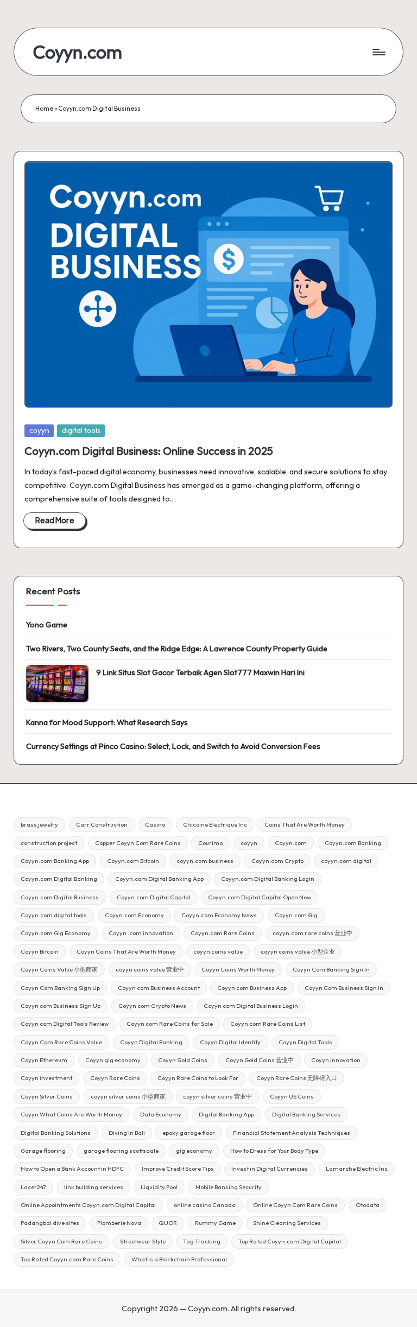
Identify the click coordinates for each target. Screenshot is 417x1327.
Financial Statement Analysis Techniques (291, 1132)
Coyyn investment (46, 1078)
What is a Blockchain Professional (179, 1259)
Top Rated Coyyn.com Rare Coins (67, 1259)
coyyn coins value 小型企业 (298, 951)
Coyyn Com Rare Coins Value (61, 1042)
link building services (93, 1187)
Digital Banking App (226, 1114)
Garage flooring (43, 1150)
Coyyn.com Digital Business (60, 897)
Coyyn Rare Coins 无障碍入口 (296, 1078)
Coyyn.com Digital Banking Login (267, 878)
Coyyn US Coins (292, 1096)
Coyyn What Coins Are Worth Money (71, 1114)
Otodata (368, 1205)
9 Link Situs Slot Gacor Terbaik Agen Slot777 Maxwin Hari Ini (200, 672)
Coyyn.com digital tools (54, 915)
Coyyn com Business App (252, 988)
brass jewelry (39, 824)
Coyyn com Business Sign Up (60, 1005)
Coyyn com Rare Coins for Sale (170, 1023)
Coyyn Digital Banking (151, 1042)
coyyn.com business (204, 861)
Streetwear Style (143, 1241)
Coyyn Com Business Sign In (344, 988)
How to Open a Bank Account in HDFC (72, 1168)
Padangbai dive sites (50, 1223)
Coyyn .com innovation (141, 933)
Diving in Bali (127, 1132)
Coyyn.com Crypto (277, 861)
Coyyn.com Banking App (55, 861)
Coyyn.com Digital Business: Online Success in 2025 (148, 451)
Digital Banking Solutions (56, 1132)
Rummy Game (215, 1223)
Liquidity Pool (159, 1187)
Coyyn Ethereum (44, 1060)
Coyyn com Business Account (159, 988)
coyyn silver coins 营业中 (217, 1096)
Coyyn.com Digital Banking (59, 878)
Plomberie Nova (119, 1223)
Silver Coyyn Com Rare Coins (61, 1241)
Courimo (210, 843)
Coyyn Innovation (336, 1060)
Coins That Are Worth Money (304, 824)
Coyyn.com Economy (134, 915)
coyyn (39, 430)
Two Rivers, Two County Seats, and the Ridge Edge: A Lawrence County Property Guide (176, 648)
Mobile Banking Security (228, 1187)
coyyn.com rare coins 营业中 (312, 933)
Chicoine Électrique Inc (215, 824)
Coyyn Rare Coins (115, 1078)
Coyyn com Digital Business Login (251, 1005)
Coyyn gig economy (113, 1060)
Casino (155, 824)
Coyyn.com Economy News (219, 915)
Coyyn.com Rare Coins (223, 933)
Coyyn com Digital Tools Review (65, 1023)
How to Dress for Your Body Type (274, 1150)
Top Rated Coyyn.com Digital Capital (289, 1241)
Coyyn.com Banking (353, 843)
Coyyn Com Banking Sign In (331, 969)
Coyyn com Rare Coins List (267, 1023)
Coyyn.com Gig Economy (56, 933)
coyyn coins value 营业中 (150, 969)
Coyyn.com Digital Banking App (159, 878)
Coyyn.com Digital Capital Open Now (259, 897)
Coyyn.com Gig (296, 915)
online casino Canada (205, 1205)
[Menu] (378, 52)
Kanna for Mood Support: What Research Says (107, 722)
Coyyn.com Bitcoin (133, 861)
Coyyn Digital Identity (230, 1042)
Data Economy (160, 1114)
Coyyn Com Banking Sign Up (60, 988)
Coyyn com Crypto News (152, 1005)
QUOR (168, 1223)
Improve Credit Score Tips (178, 1168)
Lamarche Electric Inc (357, 1168)
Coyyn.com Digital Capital (154, 897)
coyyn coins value (218, 951)
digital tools (81, 430)
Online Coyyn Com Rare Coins (295, 1205)
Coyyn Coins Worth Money (238, 969)
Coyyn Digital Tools (305, 1042)
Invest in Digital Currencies (269, 1168)
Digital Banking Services (306, 1114)
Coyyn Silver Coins (47, 1096)
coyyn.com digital (346, 861)
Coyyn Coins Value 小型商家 (59, 969)
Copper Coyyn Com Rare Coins (138, 843)
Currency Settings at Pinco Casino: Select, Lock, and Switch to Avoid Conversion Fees (173, 746)
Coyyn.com (77, 52)
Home (44, 108)
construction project (49, 843)
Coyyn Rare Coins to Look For (197, 1078)
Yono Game (46, 625)
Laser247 (33, 1187)
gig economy (194, 1150)
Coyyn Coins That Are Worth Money (126, 951)
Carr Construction (102, 824)
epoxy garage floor (188, 1132)
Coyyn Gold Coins (182, 1060)
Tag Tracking (201, 1241)
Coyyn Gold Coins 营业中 (259, 1060)
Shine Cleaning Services (287, 1223)
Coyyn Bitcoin (40, 951)
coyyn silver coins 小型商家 (128, 1096)
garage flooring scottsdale (121, 1150)
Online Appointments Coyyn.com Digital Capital (88, 1205)
